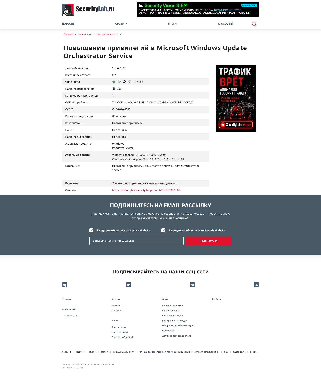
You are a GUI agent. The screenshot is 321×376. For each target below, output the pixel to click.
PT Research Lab (70, 315)
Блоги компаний (120, 332)
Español (254, 352)
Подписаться (208, 241)
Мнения (116, 305)
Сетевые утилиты (171, 310)
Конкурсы (117, 310)
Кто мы (64, 352)
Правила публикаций (122, 337)
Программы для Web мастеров (178, 325)
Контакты (78, 352)
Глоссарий (225, 23)
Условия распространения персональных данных (164, 352)
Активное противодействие (176, 336)
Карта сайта (239, 352)
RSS (226, 352)
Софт (165, 299)
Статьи (116, 299)
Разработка (168, 330)
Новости (68, 23)
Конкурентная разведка (174, 320)
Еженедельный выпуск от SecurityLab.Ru (197, 230)
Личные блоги (119, 327)
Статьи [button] (119, 23)
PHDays (216, 299)
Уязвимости (68, 309)
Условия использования (207, 352)
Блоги (172, 23)
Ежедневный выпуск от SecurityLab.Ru (123, 230)
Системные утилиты (172, 305)
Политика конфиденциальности (117, 352)
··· (256, 13)
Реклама (92, 352)
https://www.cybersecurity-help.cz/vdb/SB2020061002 (146, 190)
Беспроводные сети (172, 315)
